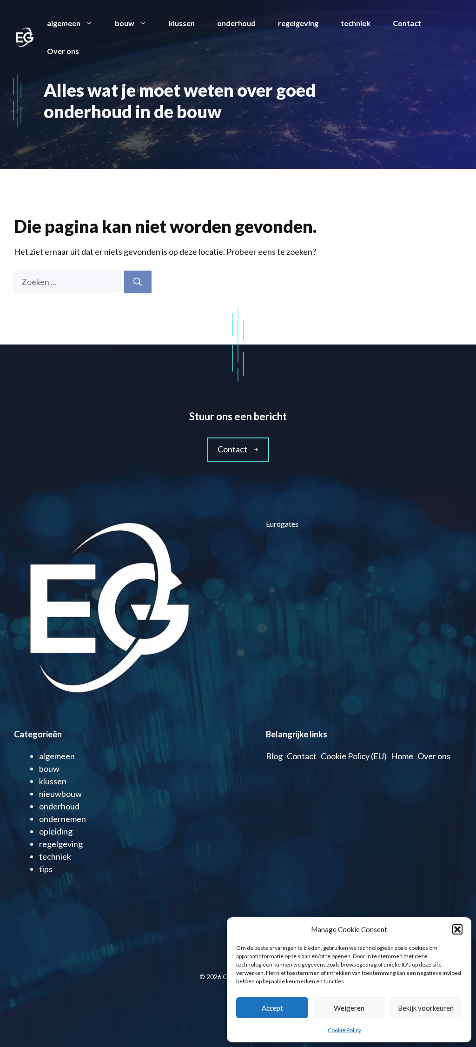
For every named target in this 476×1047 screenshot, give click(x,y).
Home (402, 756)
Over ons (63, 50)
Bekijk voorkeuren (426, 1008)
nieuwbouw (60, 794)
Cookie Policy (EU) (354, 756)
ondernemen (62, 819)
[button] (457, 929)
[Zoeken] (138, 282)
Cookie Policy (344, 1030)
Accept (272, 1008)
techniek (355, 23)
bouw (124, 23)
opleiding (56, 831)
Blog (274, 756)
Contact (407, 23)
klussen (182, 23)
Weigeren (349, 1008)
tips (46, 869)
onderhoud (236, 23)
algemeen (63, 23)
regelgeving (298, 23)
